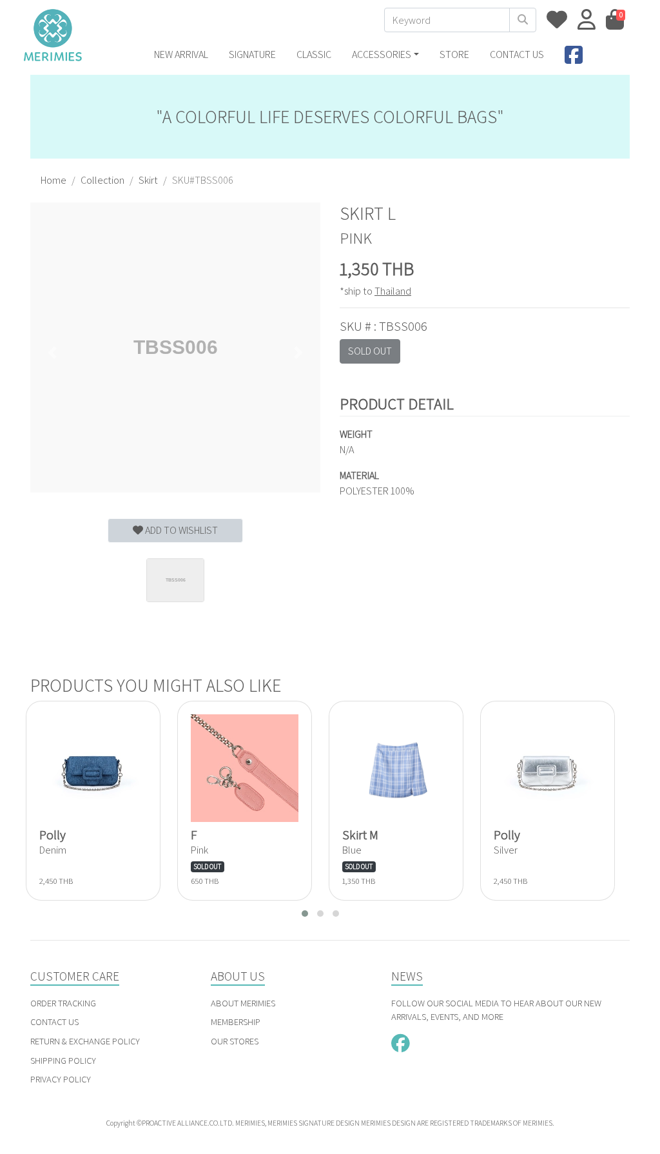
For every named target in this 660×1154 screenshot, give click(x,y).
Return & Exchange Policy (85, 1041)
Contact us (517, 54)
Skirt (148, 180)
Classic (313, 54)
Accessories (381, 54)
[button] (52, 352)
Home (53, 180)
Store (454, 54)
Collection (102, 180)
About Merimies (243, 1003)
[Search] (522, 20)
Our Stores (234, 1041)
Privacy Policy (60, 1079)
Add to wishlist (180, 530)
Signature (252, 54)
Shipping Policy (63, 1060)
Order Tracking (63, 1003)
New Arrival (181, 54)
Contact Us (54, 1021)
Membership (235, 1021)
